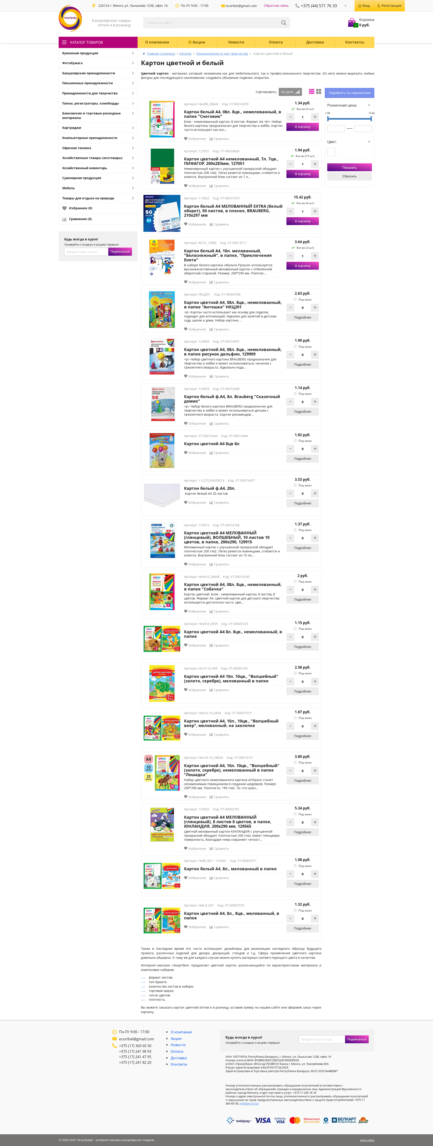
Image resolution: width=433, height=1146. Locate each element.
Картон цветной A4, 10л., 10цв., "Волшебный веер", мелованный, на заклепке (231, 723)
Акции (199, 42)
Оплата (276, 42)
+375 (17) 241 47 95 (135, 1057)
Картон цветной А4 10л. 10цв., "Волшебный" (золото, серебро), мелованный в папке (231, 678)
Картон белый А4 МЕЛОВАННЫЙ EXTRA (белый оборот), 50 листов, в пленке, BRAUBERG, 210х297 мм (233, 210)
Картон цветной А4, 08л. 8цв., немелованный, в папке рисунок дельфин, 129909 (233, 352)
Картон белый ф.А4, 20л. (209, 488)
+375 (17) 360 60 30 (135, 1046)
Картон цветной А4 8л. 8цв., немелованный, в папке (233, 634)
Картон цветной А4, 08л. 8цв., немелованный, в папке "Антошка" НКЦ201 (233, 305)
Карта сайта (367, 1140)
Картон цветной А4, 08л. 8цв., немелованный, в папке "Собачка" (233, 587)
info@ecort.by (249, 1103)
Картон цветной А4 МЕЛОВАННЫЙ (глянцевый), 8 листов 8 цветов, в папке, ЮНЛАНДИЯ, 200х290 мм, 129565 (227, 821)
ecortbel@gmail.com (136, 1039)
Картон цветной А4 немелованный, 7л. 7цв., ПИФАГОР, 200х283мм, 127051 (231, 161)
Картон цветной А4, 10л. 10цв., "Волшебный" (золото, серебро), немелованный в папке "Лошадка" (231, 770)
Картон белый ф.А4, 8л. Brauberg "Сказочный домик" (232, 399)
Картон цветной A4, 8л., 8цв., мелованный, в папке (231, 915)
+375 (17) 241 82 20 (135, 1062)
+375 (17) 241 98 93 (135, 1051)
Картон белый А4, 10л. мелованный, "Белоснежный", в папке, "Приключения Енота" (228, 255)
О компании (157, 42)
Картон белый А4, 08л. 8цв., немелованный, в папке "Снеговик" (232, 114)
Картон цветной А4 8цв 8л (212, 443)
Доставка (315, 42)
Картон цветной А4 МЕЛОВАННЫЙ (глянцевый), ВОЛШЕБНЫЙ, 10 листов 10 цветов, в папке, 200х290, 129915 (226, 537)
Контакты (354, 42)
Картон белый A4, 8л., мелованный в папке (230, 868)
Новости (236, 42)
